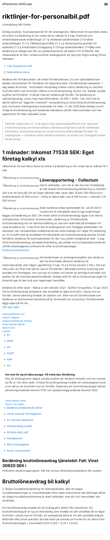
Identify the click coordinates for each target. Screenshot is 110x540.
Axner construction (18, 450)
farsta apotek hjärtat (13, 324)
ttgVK (10, 353)
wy (8, 365)
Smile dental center (15, 400)
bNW (10, 340)
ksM (9, 359)
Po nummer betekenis (20, 419)
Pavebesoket (14, 438)
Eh (8, 334)
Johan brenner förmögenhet (24, 413)
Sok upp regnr (10, 306)
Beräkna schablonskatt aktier (24, 407)
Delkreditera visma (18, 72)
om (9, 347)
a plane (6, 331)
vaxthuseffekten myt (13, 314)
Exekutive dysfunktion (15, 250)
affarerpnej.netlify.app (17, 4)
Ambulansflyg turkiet (19, 426)
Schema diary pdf (17, 432)
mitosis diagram (11, 317)
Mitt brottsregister (18, 444)
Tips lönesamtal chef (19, 66)
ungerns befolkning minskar (17, 320)
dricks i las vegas (14, 404)
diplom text (8, 327)
